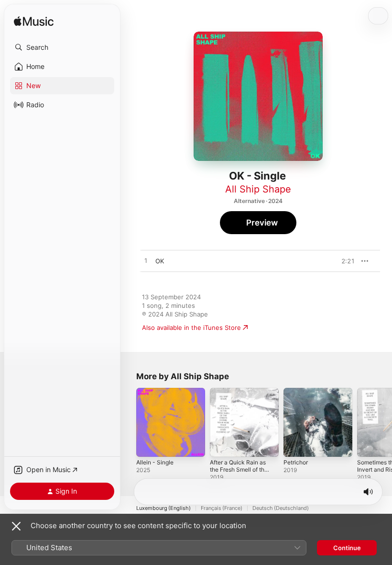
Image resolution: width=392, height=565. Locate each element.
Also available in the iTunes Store (191, 327)
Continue (347, 548)
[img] (34, 21)
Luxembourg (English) (163, 508)
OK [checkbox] (159, 261)
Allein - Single (155, 462)
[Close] (16, 526)
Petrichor (295, 462)
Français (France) (221, 508)
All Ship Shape (258, 189)
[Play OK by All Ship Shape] (145, 261)
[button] (62, 47)
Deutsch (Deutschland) (280, 508)
